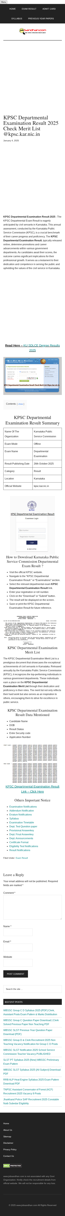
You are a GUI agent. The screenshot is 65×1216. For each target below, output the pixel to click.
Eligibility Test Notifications (23, 846)
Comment (9, 893)
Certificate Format (18, 842)
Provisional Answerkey (21, 830)
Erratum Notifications (20, 814)
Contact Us (8, 1156)
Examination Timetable (21, 822)
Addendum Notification (21, 810)
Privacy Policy (9, 1149)
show (20, 404)
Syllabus (14, 818)
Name (7, 926)
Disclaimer (8, 1143)
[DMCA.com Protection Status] (12, 1167)
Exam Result (22, 858)
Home (6, 1123)
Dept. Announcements (21, 838)
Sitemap (7, 1136)
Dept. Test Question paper (23, 826)
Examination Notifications (23, 806)
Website (7, 957)
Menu (3, 2)
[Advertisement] (32, 80)
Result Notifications (19, 850)
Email (7, 941)
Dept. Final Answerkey (21, 834)
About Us (7, 1130)
